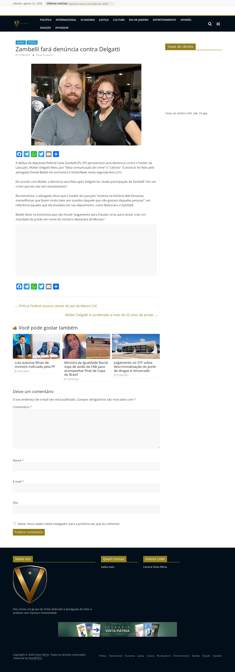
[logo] (30, 567)
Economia (88, 19)
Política (45, 19)
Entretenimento (164, 19)
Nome (18, 460)
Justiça (104, 19)
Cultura (119, 19)
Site (15, 503)
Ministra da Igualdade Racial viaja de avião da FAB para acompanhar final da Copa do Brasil (86, 368)
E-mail (18, 482)
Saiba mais (107, 567)
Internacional (66, 19)
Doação (45, 27)
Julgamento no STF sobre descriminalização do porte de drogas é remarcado (135, 366)
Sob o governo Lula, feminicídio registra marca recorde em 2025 (88, 5)
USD (189, 113)
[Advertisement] (86, 250)
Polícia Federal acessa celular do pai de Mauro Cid (56, 306)
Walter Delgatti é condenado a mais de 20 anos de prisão (111, 315)
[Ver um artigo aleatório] (218, 24)
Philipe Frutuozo (44, 55)
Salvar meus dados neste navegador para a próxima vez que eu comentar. (69, 524)
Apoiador (61, 27)
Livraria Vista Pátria (155, 567)
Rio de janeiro (139, 19)
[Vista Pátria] (21, 23)
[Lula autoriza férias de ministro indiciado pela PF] (37, 336)
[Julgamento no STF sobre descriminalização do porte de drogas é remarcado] (136, 336)
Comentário (22, 407)
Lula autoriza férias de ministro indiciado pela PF (35, 364)
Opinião (185, 19)
